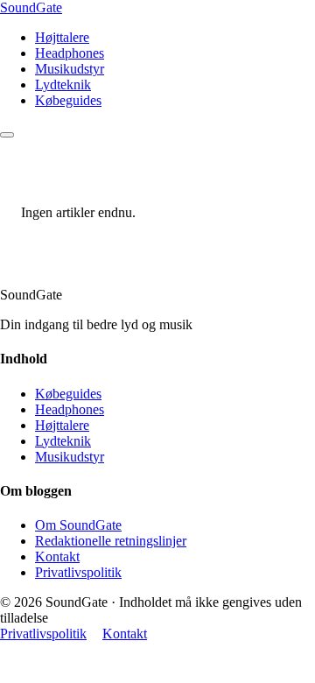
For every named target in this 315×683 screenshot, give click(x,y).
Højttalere (62, 37)
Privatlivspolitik (78, 572)
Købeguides (68, 100)
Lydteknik (63, 84)
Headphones (69, 53)
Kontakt (57, 556)
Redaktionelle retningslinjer (110, 540)
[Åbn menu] (7, 134)
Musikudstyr (69, 68)
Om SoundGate (78, 525)
